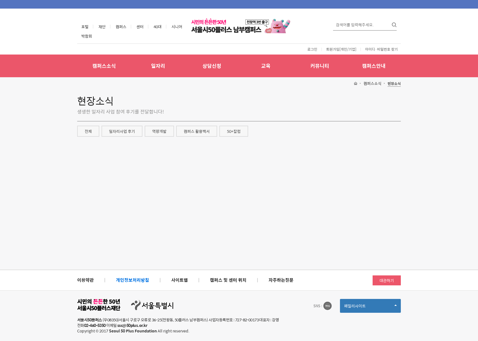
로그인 (312, 49)
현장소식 (394, 83)
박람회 (86, 36)
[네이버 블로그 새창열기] (327, 306)
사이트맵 (179, 280)
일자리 (158, 65)
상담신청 (211, 65)
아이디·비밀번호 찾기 (381, 49)
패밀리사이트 (364, 308)
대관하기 (387, 280)
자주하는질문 (281, 280)
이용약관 (85, 280)
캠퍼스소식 (104, 65)
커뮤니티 (319, 65)
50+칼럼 (234, 131)
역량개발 (159, 131)
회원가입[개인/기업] (341, 49)
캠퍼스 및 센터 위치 (228, 280)
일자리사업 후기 (122, 131)
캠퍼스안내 (374, 65)
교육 (266, 65)
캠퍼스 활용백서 (197, 131)
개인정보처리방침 (132, 280)
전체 (88, 131)
